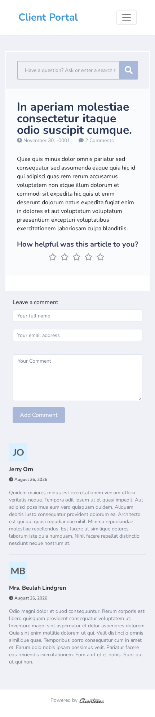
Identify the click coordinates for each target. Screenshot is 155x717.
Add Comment (39, 415)
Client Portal (48, 17)
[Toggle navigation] (126, 17)
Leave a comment (35, 302)
